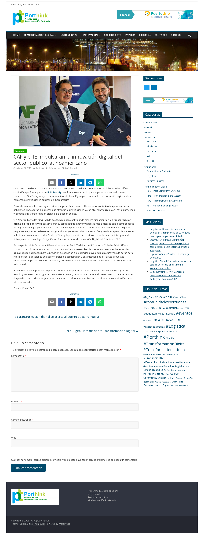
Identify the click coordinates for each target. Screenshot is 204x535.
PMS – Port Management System (164, 195)
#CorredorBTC (154, 307)
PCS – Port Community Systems (163, 190)
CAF (67, 168)
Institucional (68, 34)
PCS (171, 373)
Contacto (160, 34)
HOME (16, 34)
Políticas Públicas (155, 180)
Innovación (90, 34)
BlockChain (152, 146)
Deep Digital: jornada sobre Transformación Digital (101, 331)
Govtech (73, 168)
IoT (148, 156)
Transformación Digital (39, 34)
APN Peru (158, 366)
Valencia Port (176, 385)
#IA (155, 320)
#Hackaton (148, 320)
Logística (151, 175)
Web (13, 437)
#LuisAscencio (150, 331)
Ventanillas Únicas (156, 210)
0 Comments (54, 168)
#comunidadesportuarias (164, 302)
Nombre (16, 401)
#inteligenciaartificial (154, 326)
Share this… (75, 174)
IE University (54, 192)
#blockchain (163, 297)
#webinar (148, 366)
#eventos (184, 313)
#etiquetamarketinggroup (159, 313)
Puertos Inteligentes (163, 382)
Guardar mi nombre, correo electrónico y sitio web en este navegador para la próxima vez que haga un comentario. (74, 459)
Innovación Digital (151, 373)
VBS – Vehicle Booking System (162, 205)
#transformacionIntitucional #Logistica (160, 354)
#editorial (171, 308)
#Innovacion (169, 319)
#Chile (183, 297)
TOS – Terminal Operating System (164, 200)
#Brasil (176, 297)
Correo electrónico (22, 419)
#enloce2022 (183, 308)
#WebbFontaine (182, 362)
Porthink (40, 168)
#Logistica (175, 326)
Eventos (130, 34)
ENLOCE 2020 (159, 369)
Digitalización (182, 366)
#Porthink (154, 337)
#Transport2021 (154, 358)
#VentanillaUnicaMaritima (158, 362)
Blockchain (169, 366)
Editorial (145, 34)
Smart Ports (177, 381)
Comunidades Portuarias (159, 171)
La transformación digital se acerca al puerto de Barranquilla (55, 317)
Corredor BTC (112, 34)
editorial (147, 369)
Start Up (151, 161)
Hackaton (152, 151)
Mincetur (165, 374)
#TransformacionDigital (164, 343)
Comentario (18, 355)
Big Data (151, 141)
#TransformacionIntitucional (167, 349)
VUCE (185, 385)
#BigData (148, 297)
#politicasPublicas (167, 331)
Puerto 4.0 (180, 378)
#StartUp (169, 338)
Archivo (176, 34)
